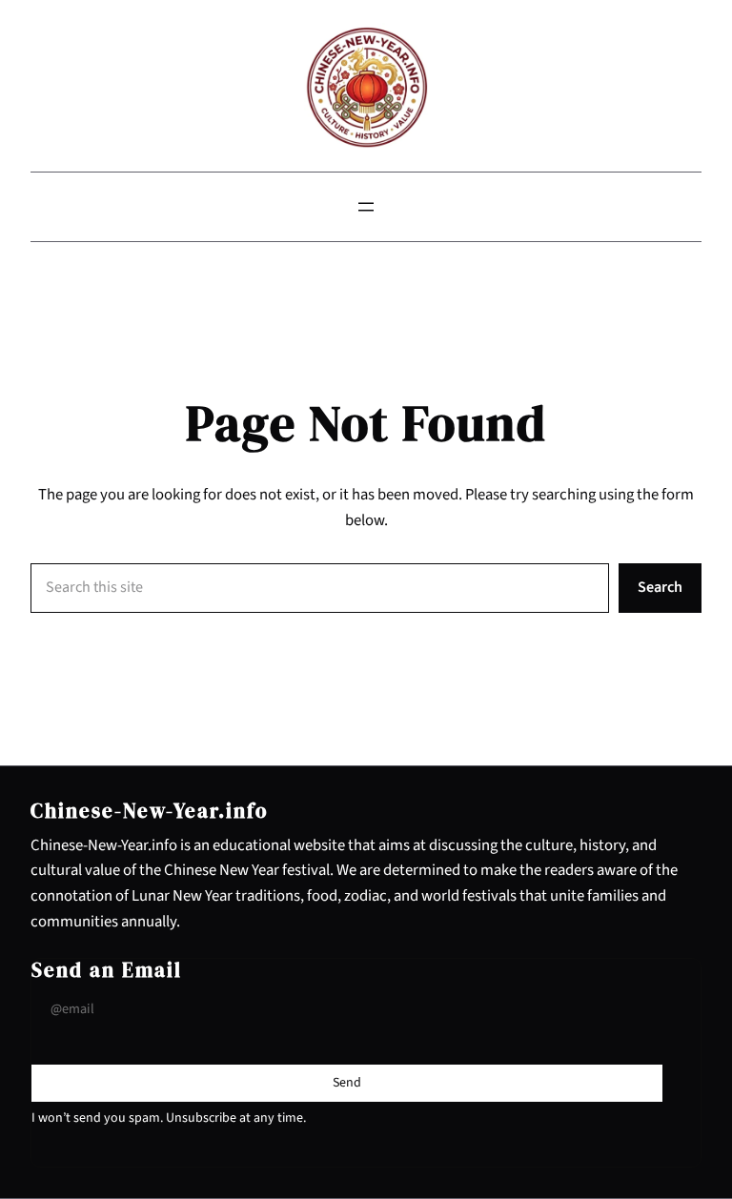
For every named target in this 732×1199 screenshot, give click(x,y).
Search (660, 587)
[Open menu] (366, 206)
